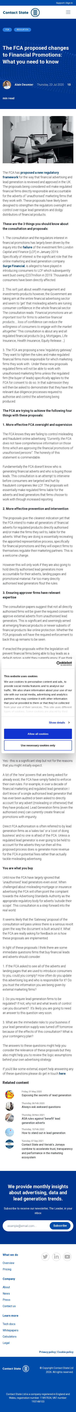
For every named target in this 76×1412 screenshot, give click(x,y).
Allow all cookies (38, 733)
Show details (57, 722)
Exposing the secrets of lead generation (46, 1095)
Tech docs (9, 1324)
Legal (6, 1343)
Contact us (9, 1306)
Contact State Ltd (63, 1368)
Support (60, 3)
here (62, 1073)
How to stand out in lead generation (43, 1133)
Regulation (22, 29)
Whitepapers (10, 1330)
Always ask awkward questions (41, 1107)
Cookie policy (65, 1352)
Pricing (7, 1269)
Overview (8, 1263)
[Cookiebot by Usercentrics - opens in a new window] (56, 663)
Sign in (69, 3)
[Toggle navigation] (68, 12)
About (6, 1287)
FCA (7, 29)
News (6, 1293)
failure (27, 247)
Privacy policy (47, 1352)
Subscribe (60, 1225)
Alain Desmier (24, 84)
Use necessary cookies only (38, 745)
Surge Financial (14, 266)
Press (6, 1299)
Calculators (9, 1336)
